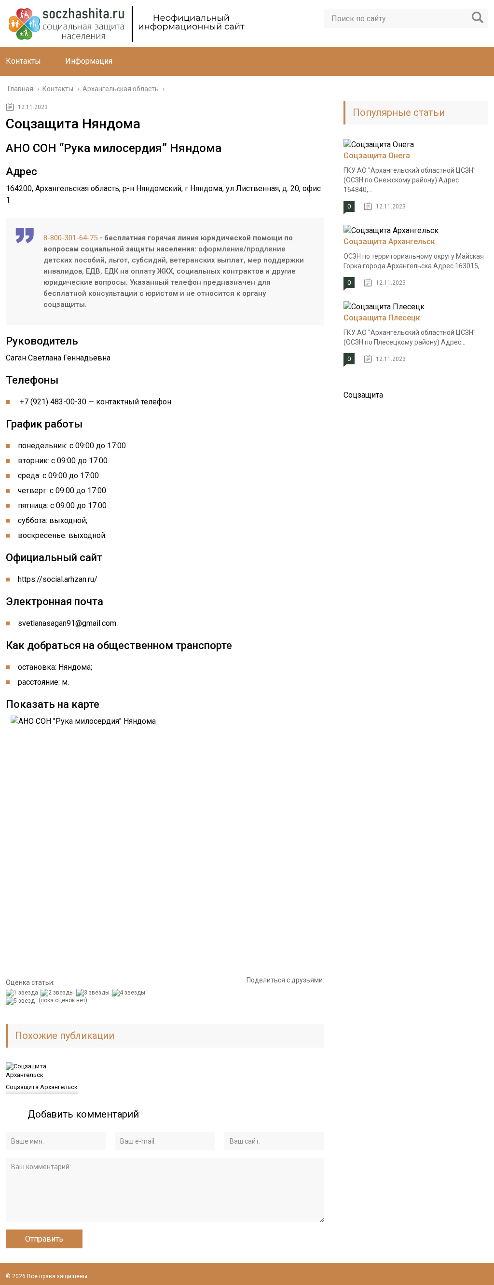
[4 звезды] (130, 992)
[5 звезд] (21, 1001)
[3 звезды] (94, 992)
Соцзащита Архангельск (42, 1087)
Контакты (23, 61)
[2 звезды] (58, 992)
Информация (88, 61)
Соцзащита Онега (376, 155)
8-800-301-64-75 (70, 238)
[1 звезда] (23, 992)
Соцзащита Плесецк (381, 317)
